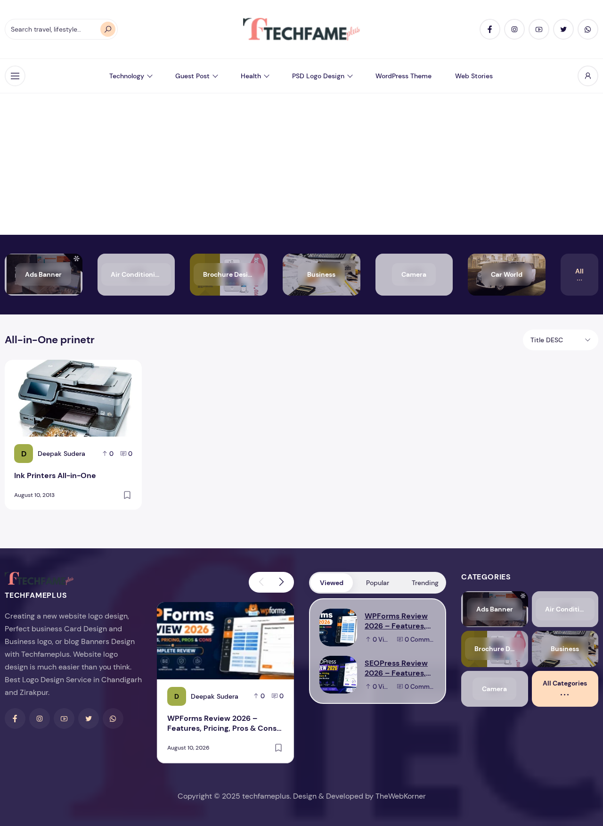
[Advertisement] (301, 164)
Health (251, 76)
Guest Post (192, 76)
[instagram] (514, 29)
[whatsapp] (588, 29)
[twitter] (563, 29)
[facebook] (490, 29)
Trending (425, 582)
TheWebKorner (400, 796)
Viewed (331, 582)
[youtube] (539, 29)
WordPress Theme (403, 76)
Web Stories (474, 76)
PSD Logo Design (318, 76)
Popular (377, 582)
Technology (126, 76)
